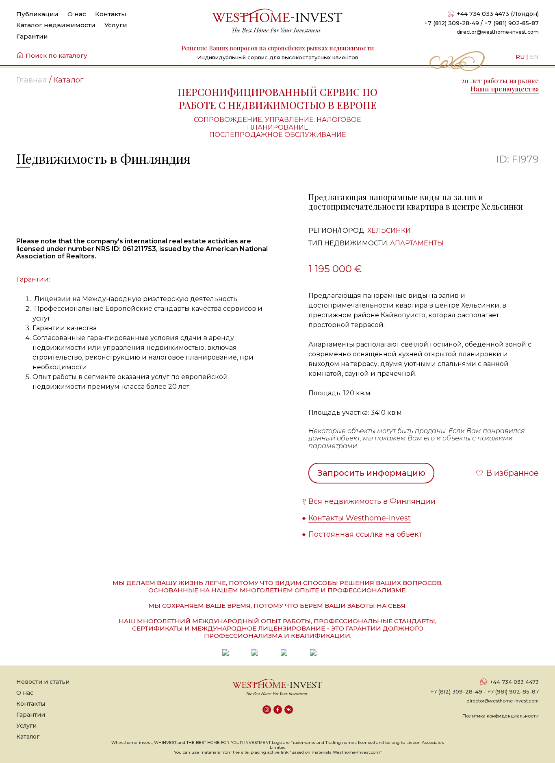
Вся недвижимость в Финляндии (372, 501)
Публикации (37, 14)
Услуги (115, 25)
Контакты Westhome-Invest (359, 518)
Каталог (27, 736)
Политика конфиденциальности (500, 716)
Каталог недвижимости (55, 25)
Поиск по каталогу (56, 55)
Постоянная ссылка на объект (365, 534)
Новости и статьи (42, 681)
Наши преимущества (504, 89)
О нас (76, 14)
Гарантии (32, 36)
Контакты (110, 14)
